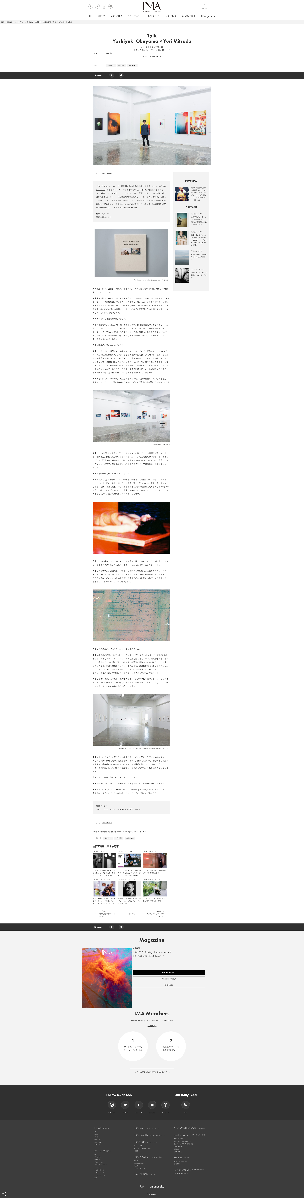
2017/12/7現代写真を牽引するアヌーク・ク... (107, 913)
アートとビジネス (99, 1175)
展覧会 (96, 1134)
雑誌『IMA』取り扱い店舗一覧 (183, 1144)
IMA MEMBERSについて (181, 1173)
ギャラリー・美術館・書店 (142, 1148)
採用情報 (176, 1149)
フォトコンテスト (139, 1168)
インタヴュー (20, 22)
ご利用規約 (177, 1164)
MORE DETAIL (169, 972)
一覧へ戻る (131, 914)
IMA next (147, 1127)
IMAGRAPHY (149, 1134)
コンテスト (97, 1142)
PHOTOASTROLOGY (190, 1127)
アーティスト (138, 1146)
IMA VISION (145, 1174)
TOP (2, 22)
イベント (97, 1137)
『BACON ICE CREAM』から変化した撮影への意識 (118, 809)
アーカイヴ (97, 1167)
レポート (97, 1159)
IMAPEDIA (146, 1141)
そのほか (97, 1145)
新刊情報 (97, 1139)
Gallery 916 (132, 65)
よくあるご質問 (178, 1139)
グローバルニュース (100, 1165)
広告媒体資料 (178, 1146)
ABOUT (136, 1160)
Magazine (152, 939)
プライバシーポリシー (181, 1161)
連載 (95, 1178)
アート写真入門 (99, 1172)
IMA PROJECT (148, 1156)
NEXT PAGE (107, 173)
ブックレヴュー (99, 1162)
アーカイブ (130, 851)
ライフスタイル (99, 1170)
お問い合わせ (178, 1152)
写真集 (136, 1151)
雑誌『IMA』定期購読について (183, 1141)
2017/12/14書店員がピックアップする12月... (155, 913)
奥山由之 (111, 65)
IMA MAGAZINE (139, 1163)
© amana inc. (152, 1194)
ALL (95, 1131)
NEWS (101, 1127)
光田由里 (121, 65)
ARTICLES (9, 22)
